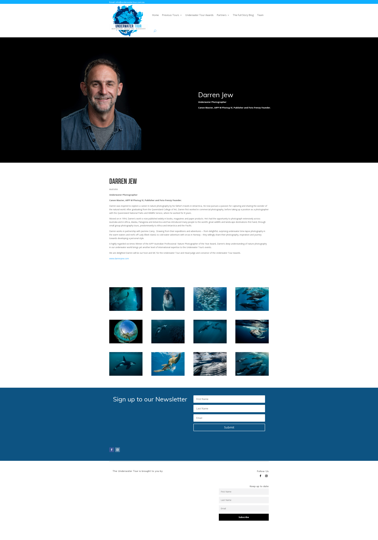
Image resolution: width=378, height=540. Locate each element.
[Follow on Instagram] (117, 449)
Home (155, 15)
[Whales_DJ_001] (210, 342)
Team (260, 15)
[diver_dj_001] (125, 310)
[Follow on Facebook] (111, 449)
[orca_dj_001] (125, 374)
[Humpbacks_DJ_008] (252, 342)
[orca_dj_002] (168, 342)
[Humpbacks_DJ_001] (252, 310)
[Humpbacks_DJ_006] (168, 310)
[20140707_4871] (210, 310)
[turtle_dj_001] (125, 342)
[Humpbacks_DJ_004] (252, 374)
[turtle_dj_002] (168, 374)
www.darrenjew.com (119, 258)
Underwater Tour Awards (199, 15)
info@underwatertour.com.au (130, 2)
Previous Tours (170, 15)
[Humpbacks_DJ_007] (210, 374)
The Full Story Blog (243, 15)
